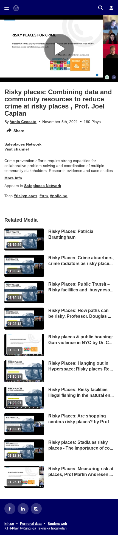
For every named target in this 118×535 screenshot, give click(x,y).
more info (13, 178)
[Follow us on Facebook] (9, 508)
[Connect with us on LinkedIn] (23, 508)
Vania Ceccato (23, 121)
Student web (57, 524)
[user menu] (111, 7)
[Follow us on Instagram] (36, 508)
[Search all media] (100, 7)
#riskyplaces (25, 196)
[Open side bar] (6, 7)
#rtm (44, 196)
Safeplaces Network (42, 185)
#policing (59, 196)
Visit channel (16, 149)
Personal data (31, 524)
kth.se (9, 524)
